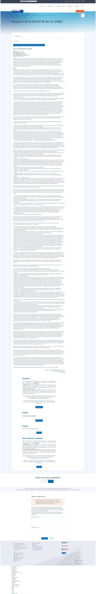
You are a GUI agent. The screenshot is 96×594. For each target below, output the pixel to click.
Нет (44, 480)
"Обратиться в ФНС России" (42, 510)
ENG (82, 6)
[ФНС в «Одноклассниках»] (80, 1)
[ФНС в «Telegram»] (81, 1)
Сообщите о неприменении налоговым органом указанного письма (29, 45)
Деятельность (51, 6)
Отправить (44, 538)
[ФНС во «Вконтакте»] (78, 1)
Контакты (77, 6)
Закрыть (39, 432)
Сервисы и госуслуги (60, 6)
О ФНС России (42, 6)
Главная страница (15, 15)
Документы (70, 6)
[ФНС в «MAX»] (83, 1)
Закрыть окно (15, 593)
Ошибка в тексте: (35, 527)
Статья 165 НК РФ (19, 56)
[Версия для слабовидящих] (62, 1)
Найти (80, 11)
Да (50, 480)
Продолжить (39, 407)
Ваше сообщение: (35, 517)
